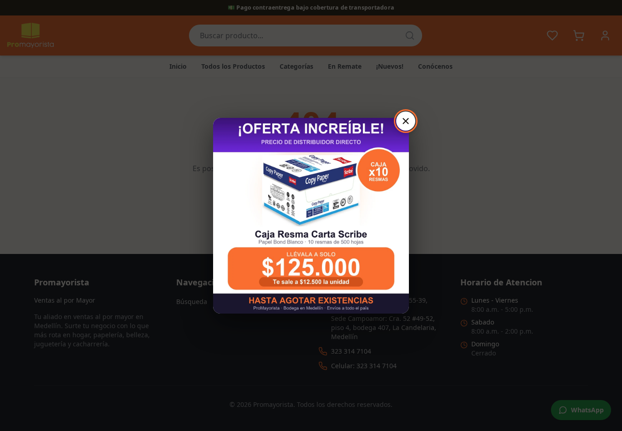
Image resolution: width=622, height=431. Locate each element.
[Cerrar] (405, 121)
